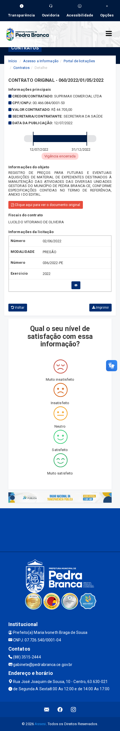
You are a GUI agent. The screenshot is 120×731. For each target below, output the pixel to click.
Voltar (19, 308)
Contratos (21, 68)
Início (12, 61)
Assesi (40, 724)
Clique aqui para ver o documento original (47, 205)
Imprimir (102, 308)
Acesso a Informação (41, 61)
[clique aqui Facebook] (60, 709)
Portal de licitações (79, 61)
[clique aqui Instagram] (73, 709)
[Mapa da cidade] (60, 529)
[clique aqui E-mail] (47, 709)
